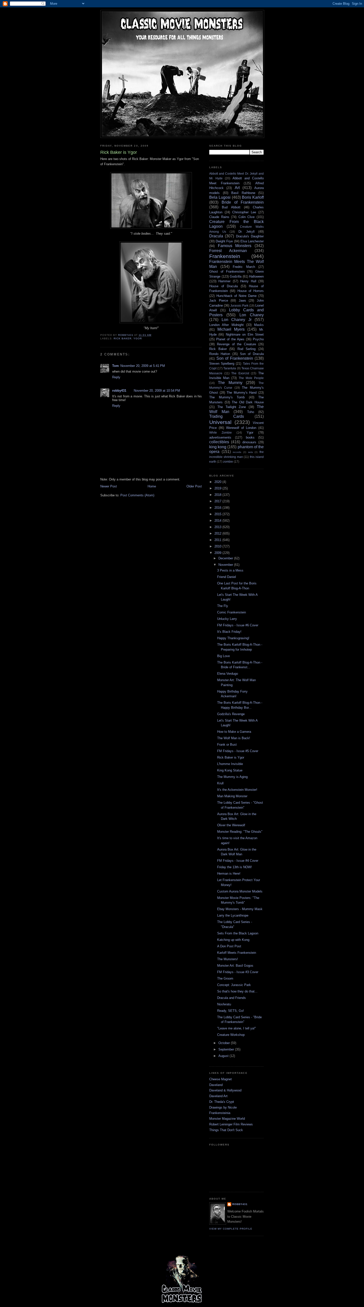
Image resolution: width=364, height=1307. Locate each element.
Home (152, 486)
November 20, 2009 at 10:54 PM (157, 390)
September (226, 1049)
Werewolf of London (241, 428)
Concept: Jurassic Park (234, 985)
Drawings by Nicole (223, 1107)
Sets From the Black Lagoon (237, 933)
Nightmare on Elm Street (245, 334)
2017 (218, 501)
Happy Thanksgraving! (233, 638)
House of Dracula (223, 286)
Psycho (258, 339)
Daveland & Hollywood (225, 1090)
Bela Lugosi (220, 197)
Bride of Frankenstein (243, 202)
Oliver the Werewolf (231, 825)
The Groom (225, 978)
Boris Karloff (253, 197)
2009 (218, 553)
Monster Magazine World (227, 1118)
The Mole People (251, 378)
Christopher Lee (244, 212)
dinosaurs (249, 442)
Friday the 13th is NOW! (234, 867)
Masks (259, 325)
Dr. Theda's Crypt (221, 1102)
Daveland (216, 1085)
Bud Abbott (231, 207)
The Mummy (230, 383)
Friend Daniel (226, 577)
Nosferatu (224, 1004)
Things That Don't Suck (226, 1130)
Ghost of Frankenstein (227, 271)
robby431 (119, 390)
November (226, 565)
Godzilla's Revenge (231, 714)
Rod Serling (246, 349)
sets (250, 452)
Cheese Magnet (220, 1079)
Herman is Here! (228, 873)
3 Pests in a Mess (230, 570)
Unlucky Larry (227, 619)
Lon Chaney (251, 315)
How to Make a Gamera (234, 731)
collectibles (219, 442)
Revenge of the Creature (236, 344)
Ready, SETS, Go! (230, 1011)
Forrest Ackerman (228, 251)
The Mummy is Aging (232, 777)
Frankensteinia (219, 1113)
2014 (218, 520)
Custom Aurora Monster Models (239, 891)
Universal (220, 422)
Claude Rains (219, 217)
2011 (218, 540)
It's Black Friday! (229, 632)
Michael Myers (231, 329)
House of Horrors (250, 291)
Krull (220, 783)
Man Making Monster (232, 796)
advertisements (220, 437)
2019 (218, 488)
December (226, 558)
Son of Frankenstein (234, 358)
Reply (116, 377)
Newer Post (108, 486)
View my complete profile (230, 1228)
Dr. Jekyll (246, 231)
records (237, 452)
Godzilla (235, 276)
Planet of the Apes (230, 339)
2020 (218, 482)
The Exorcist (240, 373)
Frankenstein (224, 256)
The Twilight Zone (231, 407)
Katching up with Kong (233, 940)
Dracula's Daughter (250, 236)
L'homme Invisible (230, 764)
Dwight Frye (224, 241)
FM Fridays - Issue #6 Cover (237, 625)
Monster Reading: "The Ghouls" (239, 831)
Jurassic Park (239, 305)
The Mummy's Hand (242, 392)
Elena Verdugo (227, 673)
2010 (218, 546)
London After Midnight (226, 325)
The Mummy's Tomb (227, 397)
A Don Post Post (229, 946)
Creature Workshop (231, 1035)
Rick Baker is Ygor (230, 757)
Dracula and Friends (231, 998)
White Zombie (220, 432)
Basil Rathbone (243, 193)
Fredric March (244, 267)
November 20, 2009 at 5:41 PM (142, 366)
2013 (218, 527)
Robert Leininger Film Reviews (231, 1124)
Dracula (216, 236)
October (224, 1043)
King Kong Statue (229, 770)
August (224, 1056)
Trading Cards (226, 416)
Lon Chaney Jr (237, 320)
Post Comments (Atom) (137, 495)
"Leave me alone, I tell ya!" (236, 1028)
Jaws (242, 300)
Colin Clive (246, 217)
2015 (218, 514)
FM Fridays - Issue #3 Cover (237, 972)
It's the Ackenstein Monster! (237, 790)
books (250, 437)
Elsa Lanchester (252, 241)
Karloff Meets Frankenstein (236, 953)
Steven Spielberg (221, 363)
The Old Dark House (248, 402)
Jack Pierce (218, 300)
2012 (218, 533)
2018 (218, 495)
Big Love (223, 656)
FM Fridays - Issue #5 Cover (237, 751)
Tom (115, 366)
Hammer (224, 281)
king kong (217, 447)
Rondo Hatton (219, 354)
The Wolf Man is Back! (233, 738)
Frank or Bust (227, 744)
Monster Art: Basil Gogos (235, 965)
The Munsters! (227, 959)
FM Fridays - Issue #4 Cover (237, 860)
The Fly (222, 606)
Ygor (137, 338)
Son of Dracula (252, 354)
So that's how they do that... (237, 991)
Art (237, 188)
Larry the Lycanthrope (232, 915)
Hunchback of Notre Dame (236, 296)
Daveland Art (218, 1096)
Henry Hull (248, 281)
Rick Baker (122, 338)
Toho (250, 412)
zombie (228, 461)
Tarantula (229, 368)
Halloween (256, 276)
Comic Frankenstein (231, 612)
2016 (218, 508)
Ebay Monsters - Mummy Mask (239, 909)
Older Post (194, 486)
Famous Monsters (235, 246)
